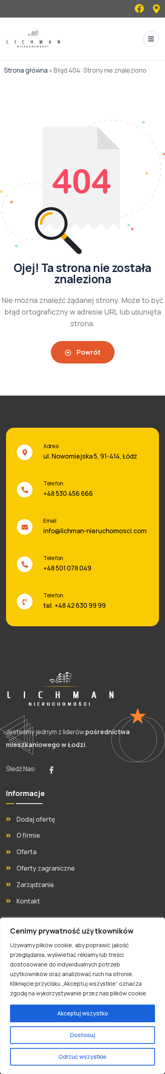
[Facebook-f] (51, 770)
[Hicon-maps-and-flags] (156, 8)
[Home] (60, 688)
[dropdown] (151, 39)
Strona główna (26, 70)
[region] (82, 996)
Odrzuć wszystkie (82, 1056)
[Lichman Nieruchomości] (33, 39)
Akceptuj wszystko (82, 1013)
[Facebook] (139, 8)
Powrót (88, 352)
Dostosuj (82, 1035)
